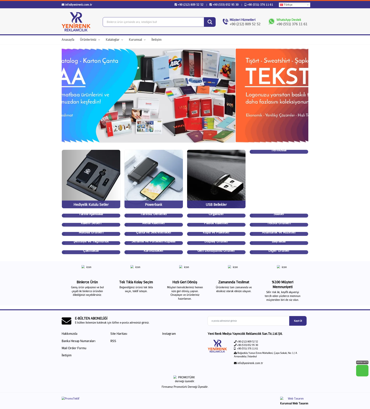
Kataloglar (113, 39)
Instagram (168, 333)
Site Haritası (118, 333)
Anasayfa (68, 39)
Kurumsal (136, 39)
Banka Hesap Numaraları (78, 341)
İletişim (156, 39)
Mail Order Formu (74, 348)
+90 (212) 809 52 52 (190, 4)
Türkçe (287, 4)
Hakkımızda (69, 333)
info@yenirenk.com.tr (78, 4)
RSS (113, 341)
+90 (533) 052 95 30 (225, 4)
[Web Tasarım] (294, 399)
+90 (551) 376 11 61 (259, 4)
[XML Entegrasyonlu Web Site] (122, 399)
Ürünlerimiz (88, 39)
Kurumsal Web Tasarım (294, 403)
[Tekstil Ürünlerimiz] (185, 95)
